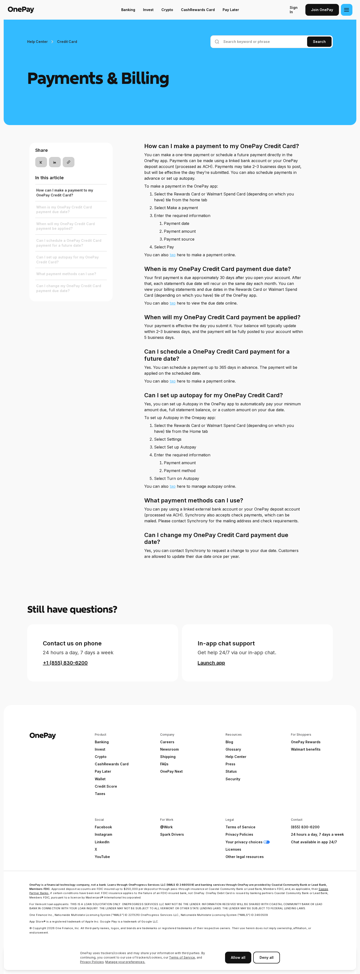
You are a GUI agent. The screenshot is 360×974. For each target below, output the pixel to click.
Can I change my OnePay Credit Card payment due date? (68, 288)
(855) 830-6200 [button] (305, 827)
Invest (148, 10)
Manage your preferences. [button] (125, 962)
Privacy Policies (92, 962)
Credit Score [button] (106, 786)
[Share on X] (41, 162)
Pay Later (231, 10)
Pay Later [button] (103, 771)
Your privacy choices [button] (244, 842)
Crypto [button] (101, 757)
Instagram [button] (103, 834)
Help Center (37, 41)
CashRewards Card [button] (112, 764)
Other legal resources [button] (245, 857)
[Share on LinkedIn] (55, 162)
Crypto (167, 10)
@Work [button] (166, 827)
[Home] (39, 10)
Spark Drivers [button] (172, 834)
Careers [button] (167, 742)
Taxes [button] (100, 794)
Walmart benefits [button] (306, 749)
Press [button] (230, 764)
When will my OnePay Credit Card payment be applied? (65, 226)
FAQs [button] (164, 764)
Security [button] (233, 779)
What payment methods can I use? (66, 274)
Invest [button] (100, 749)
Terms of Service (182, 957)
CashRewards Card (198, 10)
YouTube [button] (102, 857)
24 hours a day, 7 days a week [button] (317, 834)
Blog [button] (229, 742)
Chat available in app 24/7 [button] (314, 842)
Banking (128, 10)
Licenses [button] (233, 849)
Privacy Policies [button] (239, 834)
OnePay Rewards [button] (306, 742)
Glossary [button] (233, 749)
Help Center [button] (236, 757)
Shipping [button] (168, 757)
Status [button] (231, 771)
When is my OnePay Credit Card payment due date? (64, 209)
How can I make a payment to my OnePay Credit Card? (64, 192)
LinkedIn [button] (102, 842)
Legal (230, 819)
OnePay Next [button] (171, 771)
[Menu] (346, 10)
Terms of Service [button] (240, 827)
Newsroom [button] (169, 749)
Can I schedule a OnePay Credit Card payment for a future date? (68, 242)
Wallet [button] (100, 779)
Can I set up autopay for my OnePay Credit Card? (67, 259)
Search (319, 41)
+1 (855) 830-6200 (65, 663)
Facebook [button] (103, 827)
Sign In (294, 9)
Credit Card (67, 41)
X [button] (96, 849)
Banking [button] (102, 742)
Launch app (211, 663)
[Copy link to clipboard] (68, 162)
